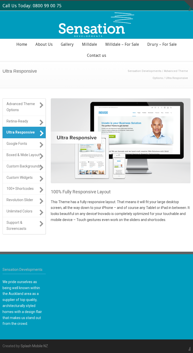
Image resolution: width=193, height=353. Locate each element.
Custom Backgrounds (24, 166)
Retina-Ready (17, 121)
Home (21, 44)
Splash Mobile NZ (34, 346)
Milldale (89, 44)
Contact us (96, 55)
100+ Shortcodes (20, 189)
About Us (44, 44)
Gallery (67, 44)
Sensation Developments (144, 71)
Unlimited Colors (19, 211)
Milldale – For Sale (122, 44)
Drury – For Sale (162, 44)
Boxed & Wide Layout (23, 155)
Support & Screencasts (16, 225)
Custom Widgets (20, 177)
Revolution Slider (20, 200)
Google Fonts (17, 144)
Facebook (185, 346)
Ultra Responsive (20, 132)
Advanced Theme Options (21, 107)
